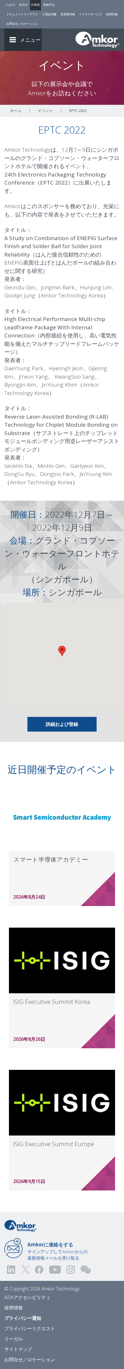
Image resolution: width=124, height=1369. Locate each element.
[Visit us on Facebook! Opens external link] (39, 1269)
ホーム (15, 110)
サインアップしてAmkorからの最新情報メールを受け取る (57, 1251)
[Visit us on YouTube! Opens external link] (55, 1269)
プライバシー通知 (22, 1318)
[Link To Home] (97, 39)
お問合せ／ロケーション (22, 24)
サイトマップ (18, 1349)
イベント (45, 110)
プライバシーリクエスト (29, 1328)
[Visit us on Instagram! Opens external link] (70, 1269)
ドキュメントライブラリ (22, 14)
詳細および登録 (62, 724)
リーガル (13, 1339)
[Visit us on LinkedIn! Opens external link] (11, 1269)
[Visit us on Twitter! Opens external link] (25, 1269)
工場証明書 (49, 14)
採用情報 (112, 14)
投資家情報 (68, 14)
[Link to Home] (20, 1225)
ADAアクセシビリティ (27, 1297)
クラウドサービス (90, 14)
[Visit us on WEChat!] (85, 1269)
